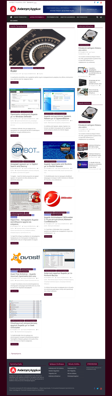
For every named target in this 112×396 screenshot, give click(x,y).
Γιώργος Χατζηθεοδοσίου (30, 73)
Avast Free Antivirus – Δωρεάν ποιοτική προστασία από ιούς (23, 275)
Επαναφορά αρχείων (73, 376)
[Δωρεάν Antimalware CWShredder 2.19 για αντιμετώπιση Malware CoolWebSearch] (59, 190)
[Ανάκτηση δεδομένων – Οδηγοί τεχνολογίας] (11, 17)
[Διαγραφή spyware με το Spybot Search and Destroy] (25, 142)
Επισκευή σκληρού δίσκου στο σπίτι (90, 49)
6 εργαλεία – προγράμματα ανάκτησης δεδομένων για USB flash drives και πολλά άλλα (95, 71)
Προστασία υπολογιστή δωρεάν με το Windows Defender (23, 115)
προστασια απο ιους (26, 232)
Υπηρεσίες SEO (53, 373)
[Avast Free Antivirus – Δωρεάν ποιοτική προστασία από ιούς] (25, 250)
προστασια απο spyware (23, 172)
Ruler (13, 71)
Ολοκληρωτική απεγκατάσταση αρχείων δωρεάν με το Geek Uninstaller (23, 325)
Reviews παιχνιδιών (54, 371)
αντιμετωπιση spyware (55, 122)
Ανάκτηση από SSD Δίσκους (56, 368)
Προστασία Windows (27, 123)
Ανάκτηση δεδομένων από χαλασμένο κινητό (95, 154)
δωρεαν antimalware (31, 228)
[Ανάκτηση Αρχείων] (25, 367)
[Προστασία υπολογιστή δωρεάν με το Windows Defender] (25, 89)
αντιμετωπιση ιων (65, 122)
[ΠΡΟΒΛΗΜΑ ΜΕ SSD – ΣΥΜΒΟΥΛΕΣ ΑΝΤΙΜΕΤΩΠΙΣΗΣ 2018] (82, 80)
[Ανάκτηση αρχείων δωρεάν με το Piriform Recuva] (59, 250)
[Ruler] (42, 30)
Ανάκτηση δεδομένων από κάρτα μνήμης (95, 146)
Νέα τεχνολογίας (82, 17)
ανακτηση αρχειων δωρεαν (56, 279)
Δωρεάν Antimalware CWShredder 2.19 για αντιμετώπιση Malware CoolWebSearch (58, 219)
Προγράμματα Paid (53, 17)
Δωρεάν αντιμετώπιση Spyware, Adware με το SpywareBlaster (57, 117)
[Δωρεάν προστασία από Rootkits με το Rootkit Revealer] (59, 142)
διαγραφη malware (20, 228)
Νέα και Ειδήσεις (71, 373)
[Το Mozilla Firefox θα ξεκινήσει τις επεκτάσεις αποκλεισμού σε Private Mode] (82, 161)
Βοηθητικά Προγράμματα (17, 213)
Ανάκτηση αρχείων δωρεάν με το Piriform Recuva (58, 274)
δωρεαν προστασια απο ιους (23, 120)
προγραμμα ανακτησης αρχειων (51, 281)
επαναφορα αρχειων (68, 279)
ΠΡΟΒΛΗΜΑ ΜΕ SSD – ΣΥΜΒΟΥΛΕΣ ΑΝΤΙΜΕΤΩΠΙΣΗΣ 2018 (95, 82)
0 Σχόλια (41, 73)
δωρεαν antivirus (20, 280)
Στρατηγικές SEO (71, 368)
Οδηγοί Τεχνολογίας (20, 17)
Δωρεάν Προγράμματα (37, 17)
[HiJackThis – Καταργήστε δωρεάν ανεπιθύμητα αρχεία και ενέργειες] (25, 190)
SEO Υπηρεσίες (71, 371)
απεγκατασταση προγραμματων (24, 331)
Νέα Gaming (14, 20)
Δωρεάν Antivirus (15, 112)
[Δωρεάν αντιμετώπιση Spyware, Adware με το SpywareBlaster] (59, 89)
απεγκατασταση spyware (22, 170)
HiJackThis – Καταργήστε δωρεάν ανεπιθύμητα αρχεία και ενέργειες (24, 221)
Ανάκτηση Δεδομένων (68, 17)
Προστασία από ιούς (29, 161)
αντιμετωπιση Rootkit (55, 170)
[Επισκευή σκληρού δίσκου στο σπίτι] (90, 30)
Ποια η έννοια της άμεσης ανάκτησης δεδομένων (93, 91)
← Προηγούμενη (15, 354)
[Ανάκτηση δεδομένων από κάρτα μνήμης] (82, 144)
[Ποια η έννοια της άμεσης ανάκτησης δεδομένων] (82, 89)
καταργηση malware (30, 230)
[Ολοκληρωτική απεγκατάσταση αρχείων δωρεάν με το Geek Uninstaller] (25, 301)
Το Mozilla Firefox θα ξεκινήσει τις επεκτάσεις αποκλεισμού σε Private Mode (54, 2)
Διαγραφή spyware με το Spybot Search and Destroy (24, 165)
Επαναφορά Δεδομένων (25, 215)
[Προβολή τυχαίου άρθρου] (101, 17)
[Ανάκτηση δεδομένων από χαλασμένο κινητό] (82, 153)
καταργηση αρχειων (15, 232)
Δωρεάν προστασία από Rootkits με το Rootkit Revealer (58, 165)
